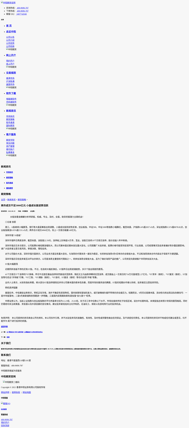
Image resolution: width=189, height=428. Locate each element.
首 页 (9, 25)
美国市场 (10, 84)
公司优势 (10, 43)
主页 (3, 200)
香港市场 (10, 78)
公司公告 (10, 37)
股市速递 (10, 122)
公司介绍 (10, 40)
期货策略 (10, 119)
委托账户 (10, 149)
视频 (8, 337)
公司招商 (10, 46)
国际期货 (10, 126)
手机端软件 (11, 102)
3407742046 (21, 14)
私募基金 (10, 152)
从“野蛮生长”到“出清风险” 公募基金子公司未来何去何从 (25, 332)
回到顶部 (5, 426)
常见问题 (10, 143)
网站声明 (5, 392)
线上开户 (10, 64)
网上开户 (11, 55)
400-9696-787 (22, 8)
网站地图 (27, 392)
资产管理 (10, 146)
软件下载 (11, 93)
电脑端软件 (11, 99)
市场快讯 (10, 116)
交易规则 (11, 72)
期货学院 (10, 140)
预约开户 (10, 61)
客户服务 (11, 134)
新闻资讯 (11, 110)
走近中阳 (11, 31)
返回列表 (4, 327)
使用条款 (16, 392)
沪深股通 (10, 81)
